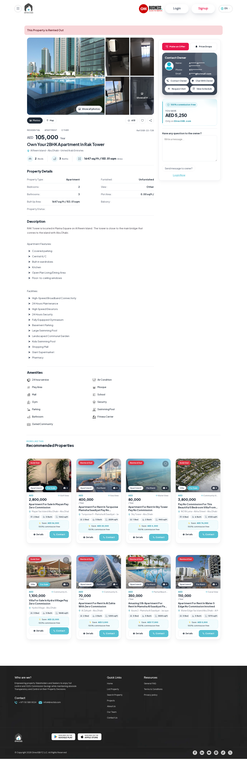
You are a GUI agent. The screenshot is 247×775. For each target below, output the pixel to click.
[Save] (142, 120)
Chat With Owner (204, 81)
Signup (203, 8)
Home (110, 684)
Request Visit (179, 89)
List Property (113, 689)
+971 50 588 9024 (27, 702)
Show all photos (91, 109)
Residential (33, 130)
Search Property (114, 695)
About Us (111, 707)
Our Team (111, 712)
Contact (60, 534)
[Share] (150, 120)
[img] (49, 475)
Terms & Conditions (153, 689)
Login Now (179, 175)
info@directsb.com (52, 702)
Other (65, 130)
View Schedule (204, 89)
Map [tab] (51, 120)
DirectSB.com (182, 121)
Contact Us (112, 718)
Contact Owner (179, 81)
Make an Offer (177, 46)
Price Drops (205, 46)
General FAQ (150, 684)
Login (177, 8)
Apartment (51, 130)
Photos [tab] (36, 120)
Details (40, 534)
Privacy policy (150, 695)
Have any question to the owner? (182, 133)
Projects (111, 701)
